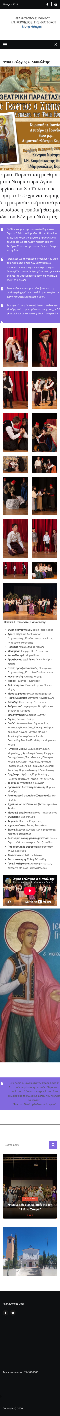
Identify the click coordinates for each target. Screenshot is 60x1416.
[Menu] (5, 44)
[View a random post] (55, 44)
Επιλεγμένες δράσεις (39, 1203)
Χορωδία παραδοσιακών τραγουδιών (29, 1209)
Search (53, 1145)
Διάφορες (14, 1203)
